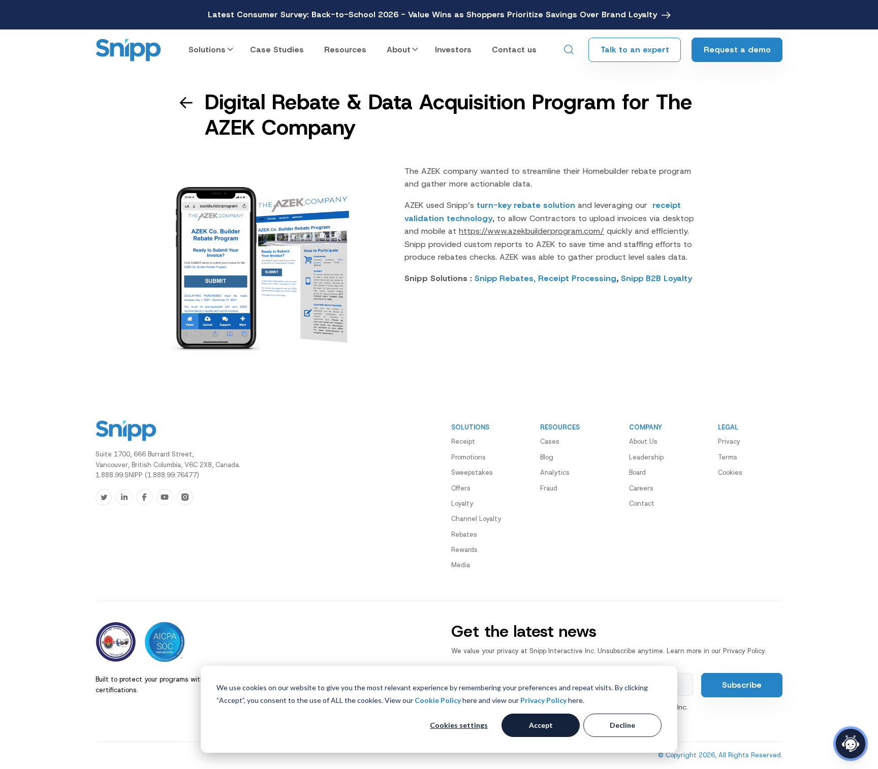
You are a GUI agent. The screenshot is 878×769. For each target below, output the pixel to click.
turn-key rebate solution (524, 205)
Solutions (207, 49)
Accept (541, 725)
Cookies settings (459, 725)
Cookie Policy (438, 700)
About (399, 49)
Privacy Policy (543, 700)
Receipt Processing (577, 278)
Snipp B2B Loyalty (656, 278)
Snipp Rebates (504, 278)
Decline (622, 725)
